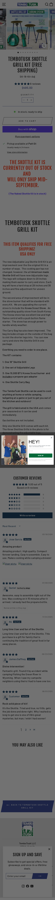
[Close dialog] (51, 437)
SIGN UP (40, 455)
